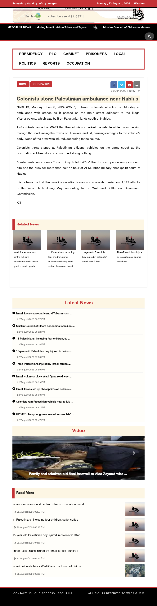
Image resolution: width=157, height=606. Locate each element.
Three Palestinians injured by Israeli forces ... (43, 364)
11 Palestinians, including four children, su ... (43, 338)
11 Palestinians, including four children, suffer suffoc (45, 520)
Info (40, 3)
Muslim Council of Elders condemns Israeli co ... (45, 326)
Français (17, 3)
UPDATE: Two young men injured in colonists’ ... (45, 414)
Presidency (31, 54)
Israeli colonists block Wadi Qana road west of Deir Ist (47, 566)
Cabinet (71, 54)
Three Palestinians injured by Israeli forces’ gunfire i (45, 551)
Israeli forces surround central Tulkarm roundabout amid (48, 504)
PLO (53, 54)
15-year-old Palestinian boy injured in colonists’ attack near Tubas (94, 257)
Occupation (78, 64)
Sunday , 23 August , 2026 (113, 3)
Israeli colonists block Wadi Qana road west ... (44, 376)
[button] (22, 453)
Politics (27, 64)
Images (52, 3)
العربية (30, 3)
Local (120, 54)
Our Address (44, 593)
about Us (65, 593)
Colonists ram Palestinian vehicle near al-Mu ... (44, 401)
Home (23, 84)
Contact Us (22, 593)
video (78, 431)
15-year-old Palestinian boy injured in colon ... (44, 351)
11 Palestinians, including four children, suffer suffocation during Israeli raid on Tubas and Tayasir (61, 259)
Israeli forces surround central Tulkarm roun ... (44, 313)
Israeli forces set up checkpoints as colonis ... (44, 389)
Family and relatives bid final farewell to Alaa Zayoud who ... (78, 474)
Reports (51, 64)
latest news (79, 303)
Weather (139, 3)
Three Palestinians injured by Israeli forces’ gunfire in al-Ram (130, 257)
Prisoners (96, 54)
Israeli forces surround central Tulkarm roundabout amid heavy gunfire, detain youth (26, 259)
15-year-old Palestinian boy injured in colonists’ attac (46, 535)
